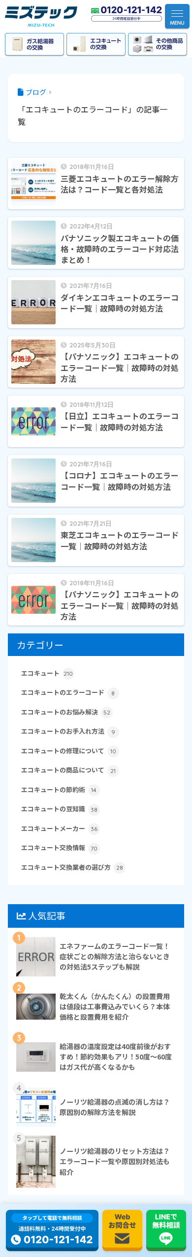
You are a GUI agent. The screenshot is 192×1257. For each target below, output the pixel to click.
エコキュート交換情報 (59, 847)
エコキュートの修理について (68, 750)
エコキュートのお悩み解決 (65, 711)
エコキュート (47, 673)
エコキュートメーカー (59, 828)
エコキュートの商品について (68, 769)
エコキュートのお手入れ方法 (68, 731)
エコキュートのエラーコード (68, 692)
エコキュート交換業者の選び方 (72, 867)
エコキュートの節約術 (59, 789)
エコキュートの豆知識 (59, 808)
